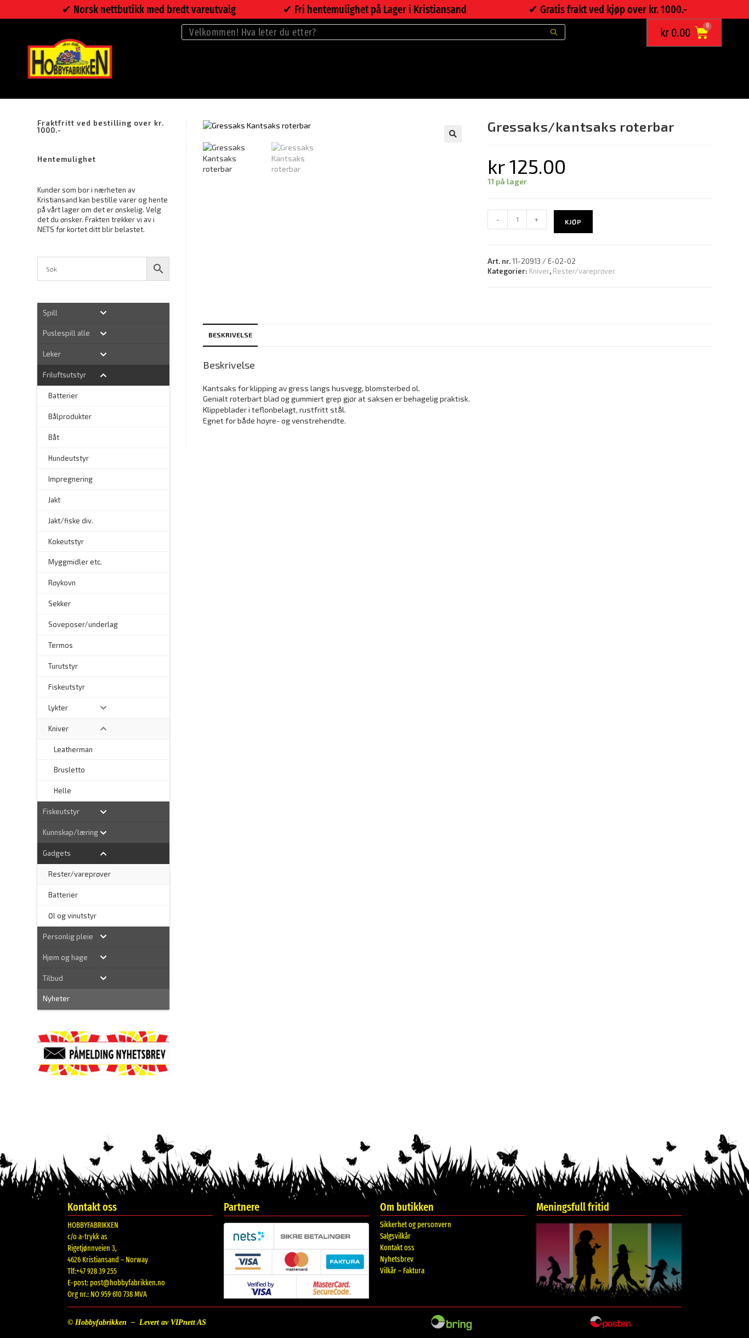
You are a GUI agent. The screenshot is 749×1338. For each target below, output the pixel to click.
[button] (453, 134)
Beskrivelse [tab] (230, 334)
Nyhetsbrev (396, 1259)
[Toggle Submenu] (103, 313)
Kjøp (573, 221)
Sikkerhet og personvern (415, 1224)
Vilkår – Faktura (402, 1270)
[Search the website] (373, 31)
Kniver (539, 271)
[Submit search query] (554, 32)
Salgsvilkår (395, 1236)
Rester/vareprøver (584, 271)
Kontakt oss (397, 1247)
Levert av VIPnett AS (172, 1322)
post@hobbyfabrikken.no (127, 1283)
